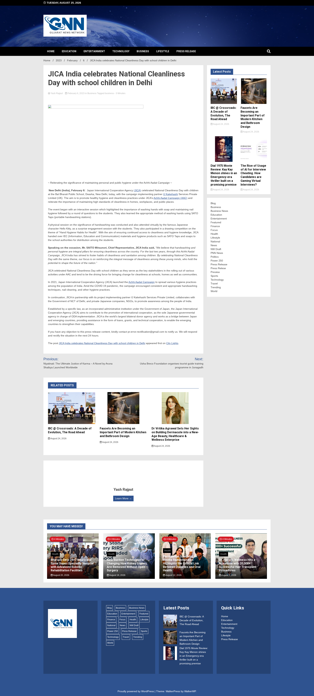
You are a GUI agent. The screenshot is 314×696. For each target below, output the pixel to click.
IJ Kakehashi (170, 194)
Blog (213, 203)
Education (69, 51)
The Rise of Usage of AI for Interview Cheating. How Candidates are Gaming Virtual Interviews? (253, 175)
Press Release (186, 51)
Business (143, 51)
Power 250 (217, 260)
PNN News (217, 252)
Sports (214, 275)
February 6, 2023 (76, 93)
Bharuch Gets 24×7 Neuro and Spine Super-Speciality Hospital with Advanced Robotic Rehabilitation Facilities (72, 565)
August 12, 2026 (173, 575)
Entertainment (94, 51)
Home (51, 51)
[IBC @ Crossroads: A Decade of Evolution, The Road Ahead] (170, 622)
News (214, 245)
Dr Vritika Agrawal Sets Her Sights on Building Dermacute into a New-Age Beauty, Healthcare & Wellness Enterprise (175, 434)
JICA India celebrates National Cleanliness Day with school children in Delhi (102, 343)
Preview (215, 272)
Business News (219, 210)
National (215, 241)
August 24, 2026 (58, 438)
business (109, 93)
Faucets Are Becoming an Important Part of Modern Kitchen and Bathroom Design (123, 432)
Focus (214, 230)
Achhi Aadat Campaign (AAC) (170, 198)
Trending (216, 287)
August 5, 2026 (228, 575)
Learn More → (123, 498)
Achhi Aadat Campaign (141, 282)
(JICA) (137, 190)
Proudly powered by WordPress (136, 691)
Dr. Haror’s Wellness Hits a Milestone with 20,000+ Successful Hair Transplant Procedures (237, 565)
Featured (216, 222)
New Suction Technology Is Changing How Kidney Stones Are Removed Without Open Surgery (127, 565)
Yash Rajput (56, 93)
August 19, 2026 (117, 575)
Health (214, 233)
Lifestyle (162, 51)
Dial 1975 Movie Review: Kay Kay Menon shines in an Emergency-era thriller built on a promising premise (224, 175)
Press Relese (218, 268)
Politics (215, 256)
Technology (120, 51)
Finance (215, 226)
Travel (214, 283)
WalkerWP (190, 691)
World (214, 291)
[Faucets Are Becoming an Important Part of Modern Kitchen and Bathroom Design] (170, 637)
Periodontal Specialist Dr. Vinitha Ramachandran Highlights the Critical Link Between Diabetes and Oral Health (181, 563)
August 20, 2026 (61, 575)
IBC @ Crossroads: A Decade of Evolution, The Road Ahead (70, 430)
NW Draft (216, 249)
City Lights (172, 343)
